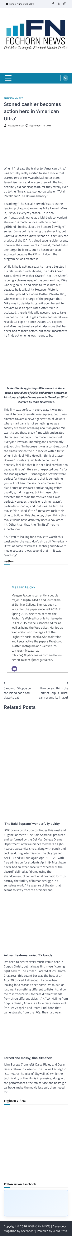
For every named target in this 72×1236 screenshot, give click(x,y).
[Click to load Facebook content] (36, 1203)
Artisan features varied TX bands (28, 955)
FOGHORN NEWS (39, 1226)
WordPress (60, 1231)
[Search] (65, 78)
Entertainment (13, 98)
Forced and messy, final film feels (28, 1058)
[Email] (14, 669)
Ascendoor (28, 1231)
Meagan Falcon (16, 125)
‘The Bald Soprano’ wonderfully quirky (32, 824)
